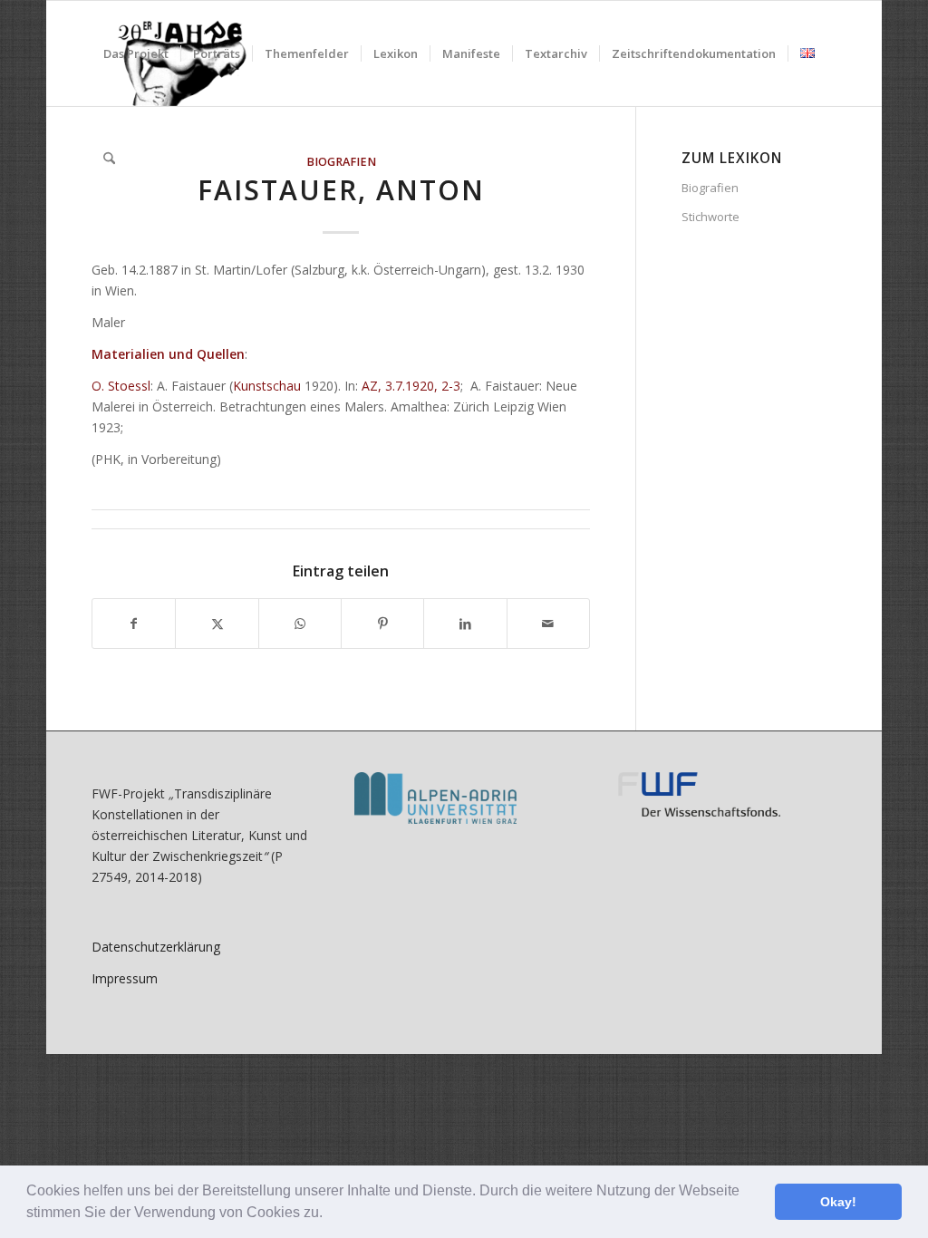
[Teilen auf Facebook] (133, 623)
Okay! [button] (838, 1201)
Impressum (125, 978)
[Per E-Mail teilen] (548, 623)
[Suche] (109, 158)
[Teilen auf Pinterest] (382, 623)
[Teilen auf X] (216, 623)
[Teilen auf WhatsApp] (300, 623)
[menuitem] (136, 53)
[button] (329, 1214)
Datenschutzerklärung (156, 946)
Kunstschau (267, 385)
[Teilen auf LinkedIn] (465, 623)
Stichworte (711, 216)
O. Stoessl (121, 385)
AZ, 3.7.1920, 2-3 (411, 385)
